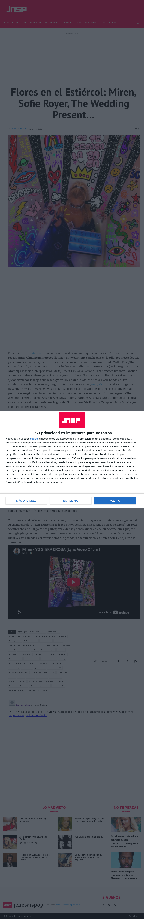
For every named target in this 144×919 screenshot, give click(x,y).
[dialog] (72, 459)
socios (34, 438)
